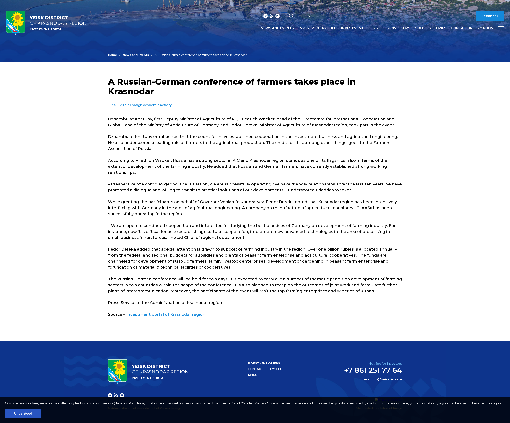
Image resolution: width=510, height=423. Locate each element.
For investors (396, 28)
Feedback (490, 16)
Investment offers (359, 28)
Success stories (430, 28)
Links (252, 374)
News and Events (136, 55)
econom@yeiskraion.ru (383, 379)
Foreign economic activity (151, 105)
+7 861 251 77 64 (373, 370)
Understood (23, 413)
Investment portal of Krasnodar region (165, 314)
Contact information (472, 28)
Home (112, 55)
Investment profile (317, 28)
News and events (277, 28)
